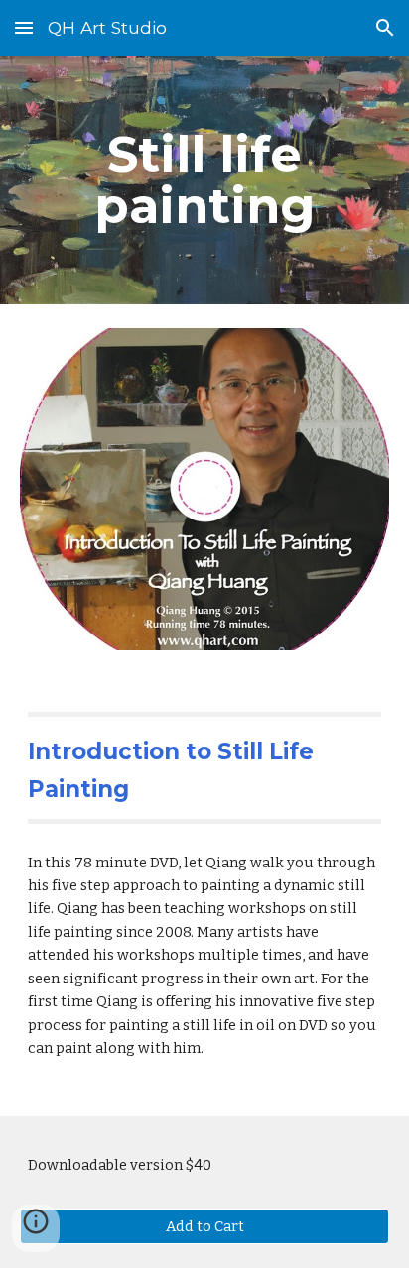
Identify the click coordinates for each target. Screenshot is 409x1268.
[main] (204, 180)
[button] (24, 27)
